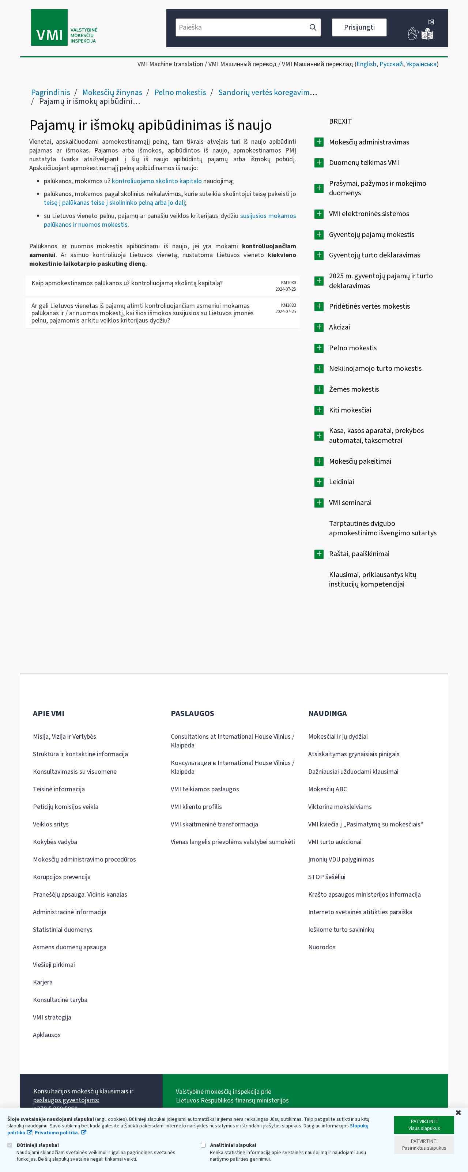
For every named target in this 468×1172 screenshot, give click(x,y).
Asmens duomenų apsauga (69, 947)
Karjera (43, 982)
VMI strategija (52, 1017)
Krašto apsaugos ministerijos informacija (364, 894)
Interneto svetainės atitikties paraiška (360, 912)
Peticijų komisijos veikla (65, 806)
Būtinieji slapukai (37, 1145)
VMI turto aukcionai (335, 842)
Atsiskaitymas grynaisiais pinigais (354, 754)
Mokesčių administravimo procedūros (84, 859)
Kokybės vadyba (55, 842)
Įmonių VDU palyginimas (341, 859)
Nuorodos (322, 947)
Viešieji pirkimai (54, 964)
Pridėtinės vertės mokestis (369, 306)
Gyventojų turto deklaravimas (374, 255)
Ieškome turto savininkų (341, 929)
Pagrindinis (50, 92)
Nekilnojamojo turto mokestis (375, 368)
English (366, 64)
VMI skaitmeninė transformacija (214, 824)
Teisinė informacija (59, 789)
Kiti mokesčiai (350, 410)
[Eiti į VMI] (64, 28)
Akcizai (339, 327)
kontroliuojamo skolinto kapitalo (157, 181)
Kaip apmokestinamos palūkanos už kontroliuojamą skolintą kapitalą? (127, 283)
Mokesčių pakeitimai (360, 461)
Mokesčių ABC (327, 789)
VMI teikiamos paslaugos (205, 789)
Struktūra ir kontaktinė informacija (80, 754)
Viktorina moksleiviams (340, 806)
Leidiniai (341, 482)
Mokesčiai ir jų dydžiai (338, 736)
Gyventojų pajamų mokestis (371, 235)
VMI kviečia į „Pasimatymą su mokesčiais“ (365, 824)
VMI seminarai (350, 503)
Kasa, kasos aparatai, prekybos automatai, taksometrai (376, 436)
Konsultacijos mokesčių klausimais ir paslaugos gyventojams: (83, 1096)
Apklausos (47, 1035)
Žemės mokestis (354, 389)
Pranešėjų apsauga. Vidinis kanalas (80, 894)
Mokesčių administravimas (369, 142)
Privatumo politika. (57, 1133)
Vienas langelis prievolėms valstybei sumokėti (233, 842)
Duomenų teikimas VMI (364, 163)
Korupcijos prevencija (62, 877)
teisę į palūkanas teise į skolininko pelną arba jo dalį (114, 202)
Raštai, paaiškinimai (359, 554)
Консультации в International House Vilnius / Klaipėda (232, 767)
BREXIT (340, 121)
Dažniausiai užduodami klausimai (353, 771)
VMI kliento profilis (196, 806)
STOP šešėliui (327, 877)
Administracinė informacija (69, 912)
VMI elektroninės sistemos (369, 214)
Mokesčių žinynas (112, 92)
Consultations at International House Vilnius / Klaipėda (232, 741)
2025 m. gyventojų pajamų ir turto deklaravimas (381, 281)
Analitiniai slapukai (232, 1145)
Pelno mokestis (180, 92)
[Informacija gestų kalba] (413, 38)
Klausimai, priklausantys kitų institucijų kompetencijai (372, 580)
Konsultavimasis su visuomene (75, 771)
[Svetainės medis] (431, 22)
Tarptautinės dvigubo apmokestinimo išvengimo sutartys (383, 529)
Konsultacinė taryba (60, 1000)
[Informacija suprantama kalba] (427, 38)
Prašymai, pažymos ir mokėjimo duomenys (377, 188)
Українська (421, 64)
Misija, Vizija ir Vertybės (64, 736)
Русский (391, 64)
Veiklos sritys (51, 824)
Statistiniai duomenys (63, 929)
